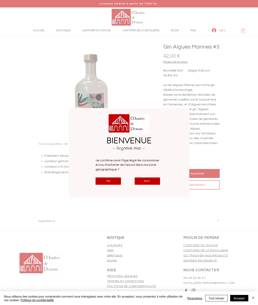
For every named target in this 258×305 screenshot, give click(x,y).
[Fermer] (253, 298)
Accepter (239, 298)
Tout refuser (216, 298)
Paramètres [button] (194, 298)
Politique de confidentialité (37, 300)
